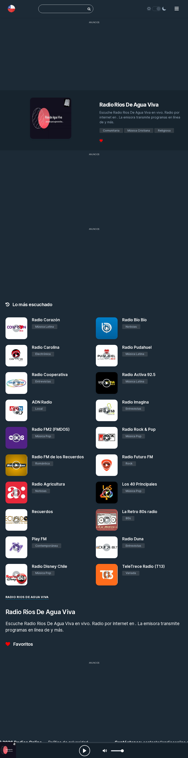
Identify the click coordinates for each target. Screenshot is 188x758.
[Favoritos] (101, 141)
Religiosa (164, 130)
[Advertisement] (94, 58)
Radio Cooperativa (50, 374)
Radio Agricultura (48, 484)
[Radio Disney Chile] (16, 575)
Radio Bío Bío (134, 320)
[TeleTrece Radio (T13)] (107, 575)
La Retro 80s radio (139, 511)
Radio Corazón (46, 320)
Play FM (39, 539)
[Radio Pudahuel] (107, 356)
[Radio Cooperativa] (16, 383)
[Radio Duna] (107, 547)
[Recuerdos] (16, 520)
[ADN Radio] (16, 410)
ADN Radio (42, 402)
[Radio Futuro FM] (107, 465)
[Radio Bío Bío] (107, 328)
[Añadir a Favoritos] (23, 335)
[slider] (117, 751)
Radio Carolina (45, 347)
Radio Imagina (135, 402)
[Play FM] (16, 547)
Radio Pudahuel (137, 347)
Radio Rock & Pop (139, 429)
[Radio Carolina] (16, 356)
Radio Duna (133, 539)
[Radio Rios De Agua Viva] (8, 750)
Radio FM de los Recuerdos (58, 457)
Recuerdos (42, 511)
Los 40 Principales (139, 484)
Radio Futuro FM (137, 457)
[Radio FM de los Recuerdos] (16, 465)
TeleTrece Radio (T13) (143, 566)
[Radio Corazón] (16, 328)
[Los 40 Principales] (107, 492)
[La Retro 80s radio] (107, 520)
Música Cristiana (138, 130)
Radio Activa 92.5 (138, 374)
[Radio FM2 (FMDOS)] (16, 438)
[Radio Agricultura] (16, 492)
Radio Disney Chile (49, 566)
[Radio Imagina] (107, 410)
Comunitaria (111, 130)
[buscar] (89, 9)
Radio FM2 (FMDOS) (51, 429)
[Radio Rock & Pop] (107, 438)
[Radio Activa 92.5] (107, 383)
